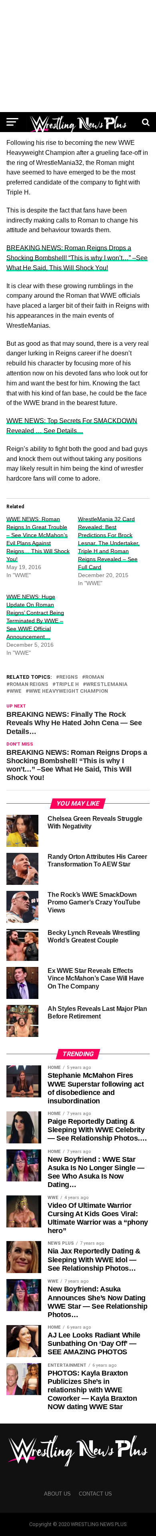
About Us (57, 1494)
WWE (16, 691)
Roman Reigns (29, 684)
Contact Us (95, 1494)
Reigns (68, 677)
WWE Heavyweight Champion (68, 691)
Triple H (67, 684)
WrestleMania (107, 684)
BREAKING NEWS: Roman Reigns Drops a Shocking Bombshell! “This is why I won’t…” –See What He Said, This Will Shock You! (77, 258)
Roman (94, 677)
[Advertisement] (78, 56)
